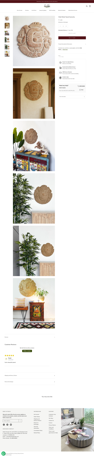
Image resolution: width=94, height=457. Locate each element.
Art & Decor (34, 10)
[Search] (87, 6)
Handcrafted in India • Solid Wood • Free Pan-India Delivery (47, 1)
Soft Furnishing (52, 10)
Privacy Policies (52, 425)
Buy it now (72, 37)
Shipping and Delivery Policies (11, 375)
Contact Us (51, 420)
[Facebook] (59, 56)
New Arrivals (19, 10)
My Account (36, 414)
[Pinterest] (62, 56)
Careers (50, 422)
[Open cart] (90, 6)
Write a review (27, 351)
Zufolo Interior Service (72, 10)
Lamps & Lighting (42, 10)
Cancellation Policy (38, 430)
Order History (37, 416)
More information (62, 96)
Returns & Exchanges (9, 381)
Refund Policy (37, 432)
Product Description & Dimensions (65, 44)
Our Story (51, 418)
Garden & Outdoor (61, 10)
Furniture (27, 10)
